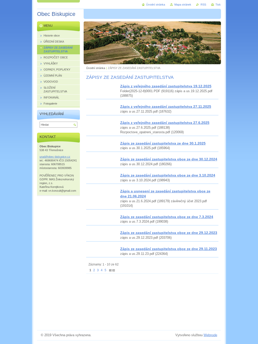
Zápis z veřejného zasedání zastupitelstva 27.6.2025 (164, 123)
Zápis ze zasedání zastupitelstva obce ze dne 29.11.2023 (168, 249)
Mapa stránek (182, 4)
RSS (203, 4)
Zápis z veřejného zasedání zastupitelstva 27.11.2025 (165, 107)
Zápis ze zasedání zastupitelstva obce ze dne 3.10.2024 (167, 175)
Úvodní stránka (95, 68)
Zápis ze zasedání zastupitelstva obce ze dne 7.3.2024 (166, 217)
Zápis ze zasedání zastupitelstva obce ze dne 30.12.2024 (168, 159)
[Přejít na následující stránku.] (110, 270)
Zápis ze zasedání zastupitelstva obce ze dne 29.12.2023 (168, 233)
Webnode (210, 335)
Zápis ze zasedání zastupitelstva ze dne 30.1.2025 (163, 143)
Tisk (218, 4)
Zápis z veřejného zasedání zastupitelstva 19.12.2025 (165, 86)
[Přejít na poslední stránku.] (113, 270)
